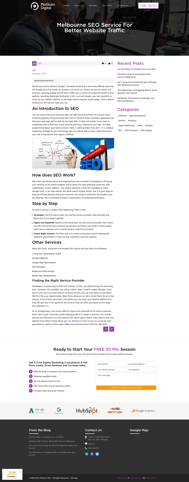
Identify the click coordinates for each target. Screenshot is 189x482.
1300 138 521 (148, 5)
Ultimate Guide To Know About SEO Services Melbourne (51, 441)
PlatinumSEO (150, 478)
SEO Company (131, 130)
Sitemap (74, 478)
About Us (79, 5)
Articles (121, 120)
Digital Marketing (126, 125)
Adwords (122, 115)
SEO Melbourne (136, 478)
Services (93, 5)
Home (66, 5)
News (140, 125)
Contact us (122, 5)
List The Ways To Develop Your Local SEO (136, 69)
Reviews (149, 125)
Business (132, 120)
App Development (137, 115)
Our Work (107, 5)
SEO (40, 63)
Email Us (91, 444)
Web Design (146, 130)
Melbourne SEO (39, 102)
